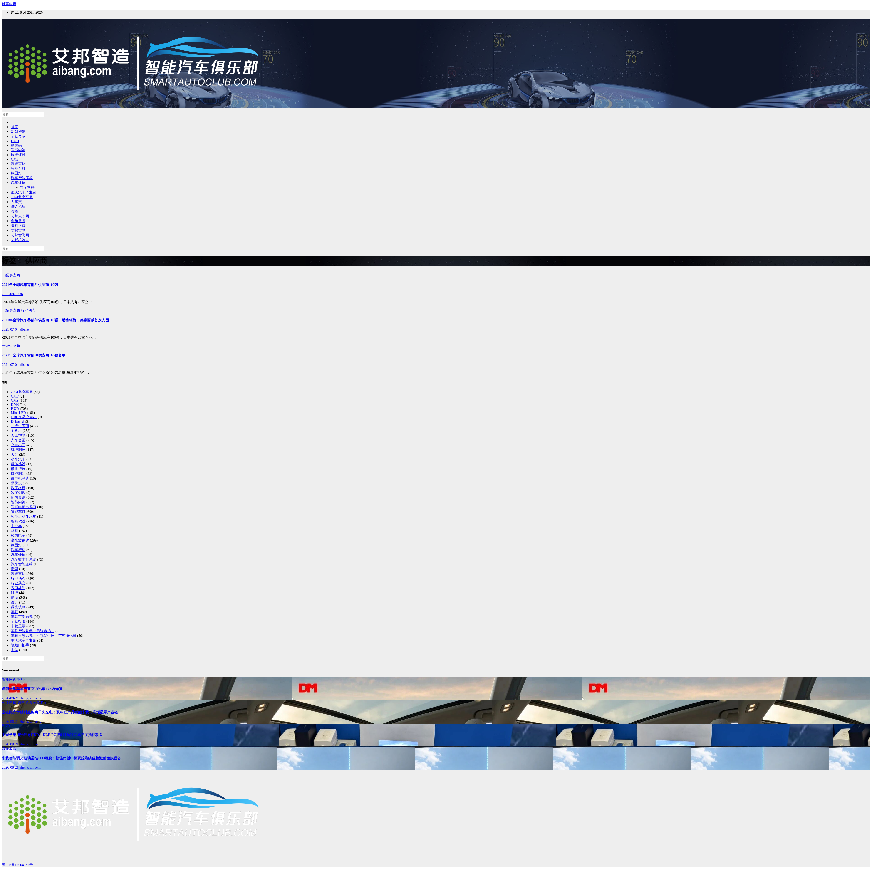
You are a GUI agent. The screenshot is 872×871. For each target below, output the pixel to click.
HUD (15, 141)
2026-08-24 (11, 698)
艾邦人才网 (20, 216)
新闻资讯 (18, 132)
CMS (15, 159)
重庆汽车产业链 (23, 192)
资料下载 (18, 226)
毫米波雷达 (20, 540)
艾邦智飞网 (20, 235)
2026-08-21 (11, 744)
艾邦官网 (18, 230)
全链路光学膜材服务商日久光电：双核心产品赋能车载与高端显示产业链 (60, 712)
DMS (15, 404)
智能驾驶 (18, 521)
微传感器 (18, 464)
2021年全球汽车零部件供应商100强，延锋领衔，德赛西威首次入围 (55, 320)
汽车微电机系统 (23, 559)
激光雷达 (18, 164)
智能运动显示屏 (23, 516)
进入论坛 (18, 206)
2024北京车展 (22, 197)
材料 (14, 531)
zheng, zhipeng (30, 698)
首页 (14, 127)
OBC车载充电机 (24, 417)
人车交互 (18, 202)
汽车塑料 (18, 550)
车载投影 (18, 621)
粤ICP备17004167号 (17, 865)
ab (21, 294)
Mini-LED (18, 413)
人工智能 (18, 435)
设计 (14, 602)
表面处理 (18, 588)
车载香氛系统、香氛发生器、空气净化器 (43, 636)
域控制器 (18, 450)
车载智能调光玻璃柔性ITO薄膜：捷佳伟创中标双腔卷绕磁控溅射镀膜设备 (61, 758)
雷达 (14, 650)
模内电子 (18, 535)
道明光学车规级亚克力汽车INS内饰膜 (32, 689)
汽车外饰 (18, 183)
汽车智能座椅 (22, 178)
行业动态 (28, 310)
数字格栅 (27, 187)
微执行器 (18, 469)
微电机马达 (20, 478)
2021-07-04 (11, 329)
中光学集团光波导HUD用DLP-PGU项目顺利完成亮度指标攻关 (52, 735)
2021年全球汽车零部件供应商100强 (30, 285)
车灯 (14, 612)
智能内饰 (18, 150)
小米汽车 (18, 459)
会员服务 (18, 221)
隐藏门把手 (20, 645)
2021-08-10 (11, 294)
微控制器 (18, 473)
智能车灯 (18, 168)
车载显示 (18, 136)
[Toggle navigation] (3, 111)
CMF (15, 396)
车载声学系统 (22, 617)
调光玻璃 (18, 155)
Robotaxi (17, 421)
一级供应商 (11, 275)
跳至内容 (9, 4)
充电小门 (18, 445)
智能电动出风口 (23, 507)
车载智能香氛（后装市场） (32, 631)
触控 (14, 593)
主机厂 (16, 431)
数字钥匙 (18, 493)
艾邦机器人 (20, 240)
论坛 (14, 597)
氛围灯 (16, 173)
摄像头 (16, 145)
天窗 (14, 454)
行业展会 (18, 583)
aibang (24, 329)
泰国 (14, 569)
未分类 (16, 526)
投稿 (14, 211)
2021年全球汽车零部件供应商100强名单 (33, 355)
